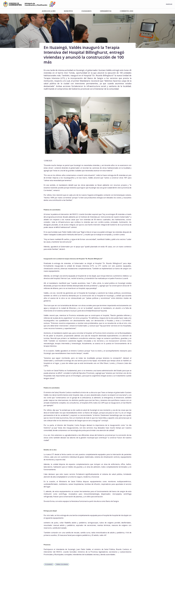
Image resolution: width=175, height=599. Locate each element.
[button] (49, 11)
